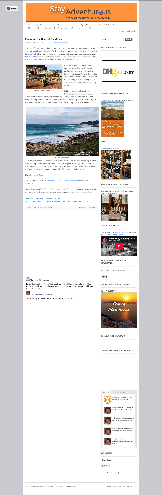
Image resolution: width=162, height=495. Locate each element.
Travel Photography (61, 28)
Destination (63, 43)
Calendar (48, 28)
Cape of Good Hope (52, 201)
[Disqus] (61, 244)
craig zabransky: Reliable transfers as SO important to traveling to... (123, 419)
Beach (56, 43)
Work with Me (76, 28)
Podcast (116, 25)
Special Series (86, 25)
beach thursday (38, 201)
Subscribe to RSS (126, 31)
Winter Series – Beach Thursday (56, 180)
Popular (115, 392)
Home (30, 25)
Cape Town (65, 201)
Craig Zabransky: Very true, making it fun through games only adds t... (122, 441)
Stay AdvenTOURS (102, 25)
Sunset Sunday (54, 25)
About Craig (87, 28)
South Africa (83, 201)
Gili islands (32, 54)
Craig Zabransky (33, 43)
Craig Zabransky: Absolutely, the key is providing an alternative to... (122, 429)
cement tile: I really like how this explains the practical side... (122, 398)
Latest (122, 392)
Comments (106, 392)
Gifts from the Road (35, 28)
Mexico (42, 25)
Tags (128, 392)
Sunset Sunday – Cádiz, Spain (87, 207)
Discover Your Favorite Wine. (110, 149)
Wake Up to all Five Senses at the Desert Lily (40, 207)
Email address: (106, 270)
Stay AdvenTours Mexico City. (114, 235)
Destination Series (70, 25)
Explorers (74, 201)
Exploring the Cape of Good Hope (44, 39)
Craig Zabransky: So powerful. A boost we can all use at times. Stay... (123, 409)
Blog (36, 25)
